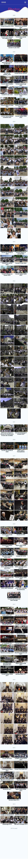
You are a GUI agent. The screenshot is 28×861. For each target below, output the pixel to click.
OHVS (3, 2)
